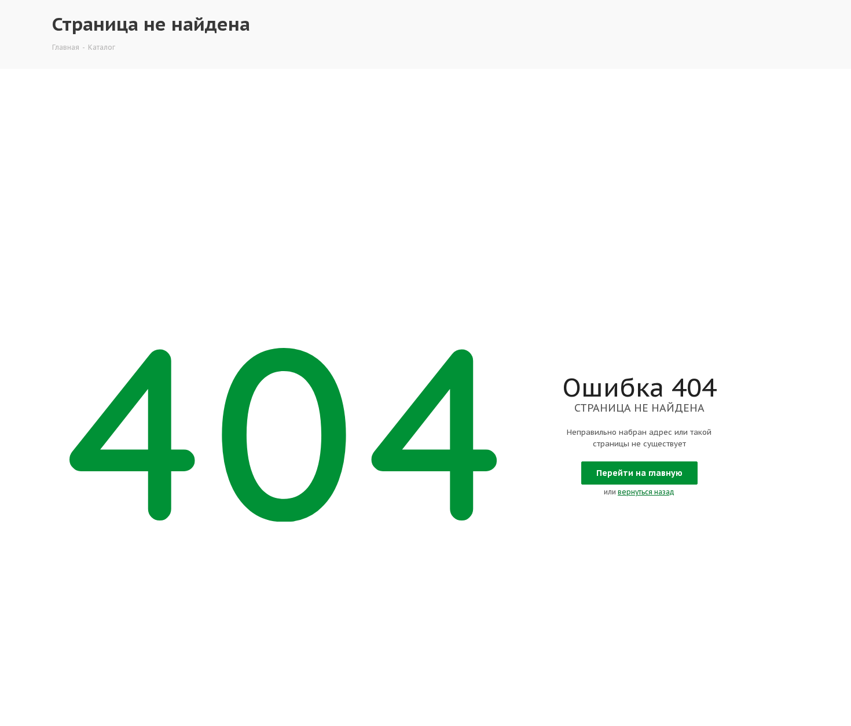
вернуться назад (646, 491)
